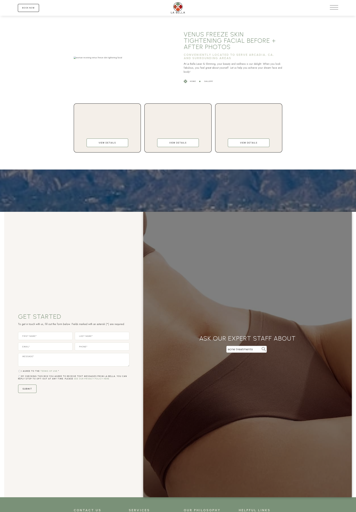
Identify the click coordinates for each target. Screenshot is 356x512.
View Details (107, 142)
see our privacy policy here (91, 379)
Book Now (28, 8)
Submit (27, 388)
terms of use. (49, 371)
